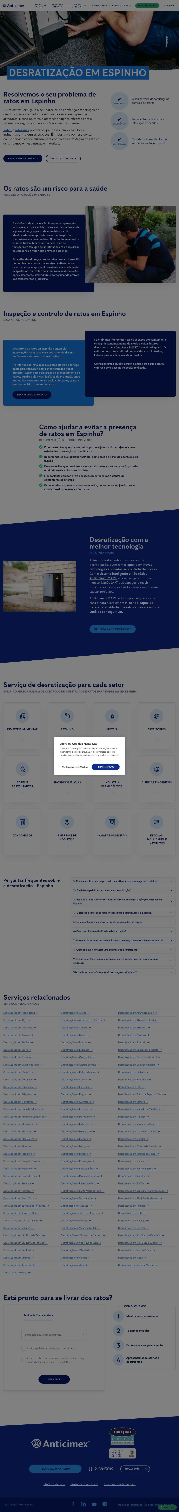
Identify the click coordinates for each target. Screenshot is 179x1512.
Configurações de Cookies (74, 767)
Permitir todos (105, 767)
